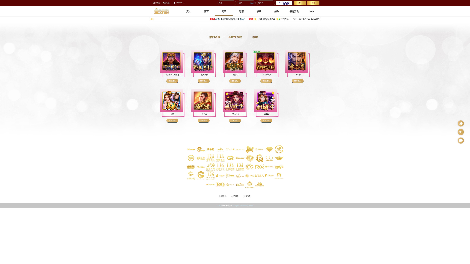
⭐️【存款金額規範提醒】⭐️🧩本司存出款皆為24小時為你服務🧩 (259, 19)
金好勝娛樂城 (227, 206)
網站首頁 (156, 3)
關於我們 (247, 196)
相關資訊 (222, 196)
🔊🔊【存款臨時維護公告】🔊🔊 (206, 19)
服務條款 (235, 196)
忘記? (252, 3)
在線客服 (166, 3)
